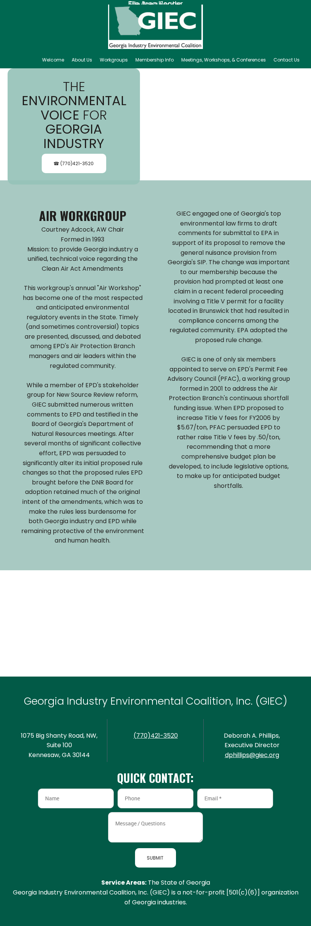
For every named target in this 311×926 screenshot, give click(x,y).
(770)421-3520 (156, 735)
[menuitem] (53, 59)
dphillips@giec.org (252, 755)
